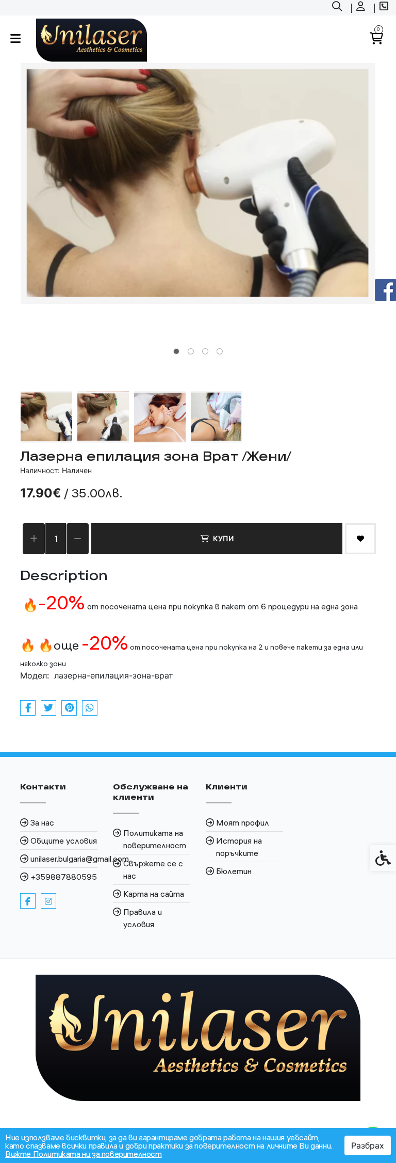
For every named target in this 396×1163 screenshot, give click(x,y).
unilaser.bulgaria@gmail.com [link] (63, 858)
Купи (223, 538)
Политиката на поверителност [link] (154, 839)
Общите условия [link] (63, 840)
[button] (46, 417)
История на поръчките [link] (239, 846)
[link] (338, 8)
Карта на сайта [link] (153, 894)
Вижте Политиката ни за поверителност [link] (83, 1154)
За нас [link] (42, 822)
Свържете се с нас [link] (153, 869)
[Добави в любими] (360, 538)
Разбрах (367, 1145)
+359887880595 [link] (63, 876)
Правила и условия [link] (142, 918)
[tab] (176, 351)
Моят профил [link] (242, 822)
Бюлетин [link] (234, 871)
